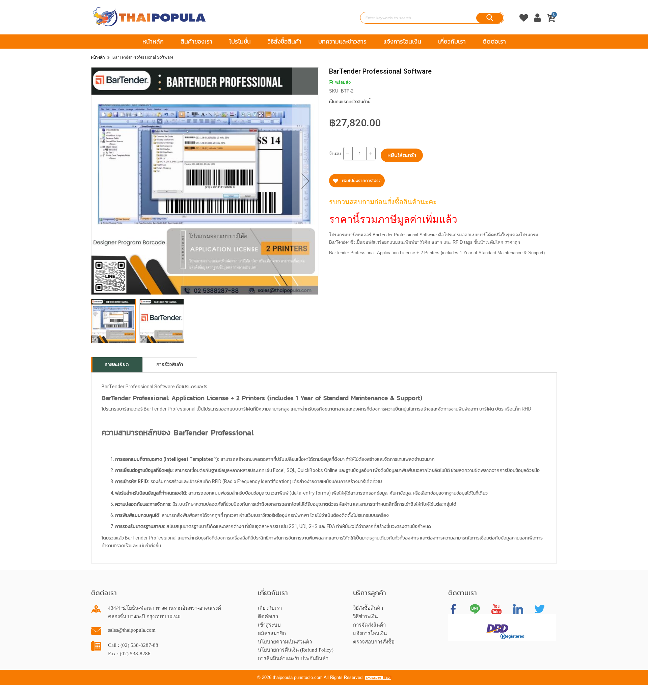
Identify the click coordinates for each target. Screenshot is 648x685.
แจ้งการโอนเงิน (402, 41)
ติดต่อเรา (494, 41)
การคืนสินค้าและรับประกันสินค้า (293, 658)
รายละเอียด (117, 364)
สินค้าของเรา (196, 41)
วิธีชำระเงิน (365, 616)
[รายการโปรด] (523, 25)
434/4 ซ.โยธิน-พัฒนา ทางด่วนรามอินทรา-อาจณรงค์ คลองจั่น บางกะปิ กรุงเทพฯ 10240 (164, 612)
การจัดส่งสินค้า (369, 625)
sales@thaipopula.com (132, 630)
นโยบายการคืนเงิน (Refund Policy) (295, 650)
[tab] (117, 364)
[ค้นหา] (489, 18)
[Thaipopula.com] (149, 16)
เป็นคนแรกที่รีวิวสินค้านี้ (350, 101)
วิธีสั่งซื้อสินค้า (284, 41)
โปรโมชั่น (240, 41)
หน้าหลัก (153, 41)
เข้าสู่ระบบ (269, 625)
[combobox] (432, 18)
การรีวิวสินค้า (169, 364)
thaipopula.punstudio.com (298, 677)
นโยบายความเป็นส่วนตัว (285, 641)
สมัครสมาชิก (272, 633)
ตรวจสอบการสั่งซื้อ (374, 641)
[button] (305, 181)
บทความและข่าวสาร (342, 41)
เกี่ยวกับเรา (452, 41)
